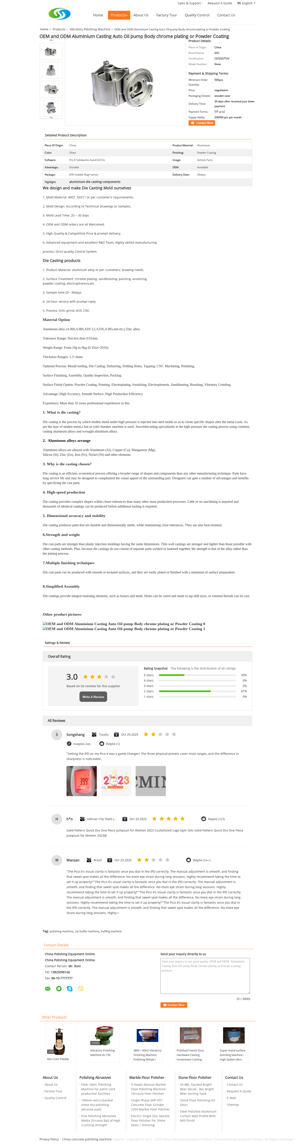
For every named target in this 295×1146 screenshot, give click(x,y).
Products (118, 15)
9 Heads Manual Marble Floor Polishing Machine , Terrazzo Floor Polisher (149, 1089)
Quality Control (197, 15)
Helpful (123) (216, 819)
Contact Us (226, 15)
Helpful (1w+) (202, 860)
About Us (141, 15)
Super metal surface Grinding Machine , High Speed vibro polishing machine (232, 1057)
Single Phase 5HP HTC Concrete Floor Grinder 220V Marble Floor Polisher (150, 1105)
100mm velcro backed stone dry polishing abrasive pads (97, 1105)
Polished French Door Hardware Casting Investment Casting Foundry (190, 1057)
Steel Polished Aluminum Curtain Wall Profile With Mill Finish (198, 1116)
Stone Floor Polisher (194, 1078)
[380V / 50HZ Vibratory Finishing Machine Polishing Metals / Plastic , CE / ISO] (147, 1035)
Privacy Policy (49, 1139)
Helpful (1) (113, 744)
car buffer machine (87, 931)
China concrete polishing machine (87, 1139)
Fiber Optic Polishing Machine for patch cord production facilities (98, 1089)
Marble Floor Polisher (146, 1078)
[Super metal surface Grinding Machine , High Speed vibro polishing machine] (234, 1035)
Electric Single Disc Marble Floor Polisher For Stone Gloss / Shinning (150, 1120)
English (247, 3)
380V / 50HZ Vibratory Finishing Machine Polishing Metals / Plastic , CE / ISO (147, 1057)
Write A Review (93, 697)
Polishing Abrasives (95, 1078)
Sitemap (233, 1105)
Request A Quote (220, 3)
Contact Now (196, 122)
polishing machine (61, 931)
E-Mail (231, 1098)
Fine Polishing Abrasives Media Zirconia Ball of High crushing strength (100, 1120)
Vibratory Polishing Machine (90, 29)
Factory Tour (166, 15)
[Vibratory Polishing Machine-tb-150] (104, 1035)
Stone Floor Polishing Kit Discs (197, 1103)
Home (98, 15)
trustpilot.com (81, 744)
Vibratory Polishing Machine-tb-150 (102, 1053)
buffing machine (111, 931)
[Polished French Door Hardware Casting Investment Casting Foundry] (191, 1035)
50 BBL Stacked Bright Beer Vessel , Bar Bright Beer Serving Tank (197, 1089)
